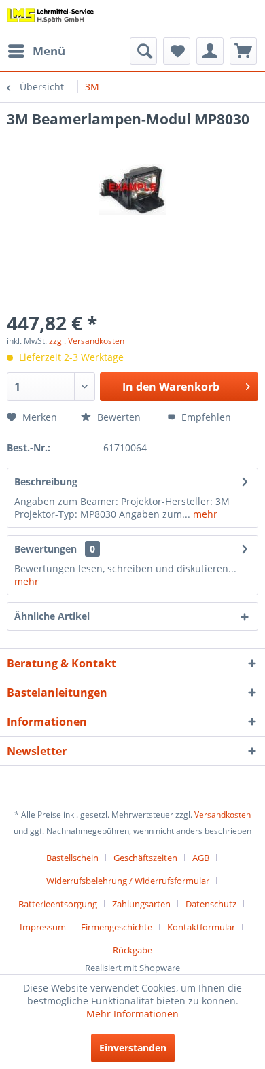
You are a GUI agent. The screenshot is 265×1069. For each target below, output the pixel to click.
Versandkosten (222, 814)
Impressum (43, 927)
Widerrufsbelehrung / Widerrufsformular (127, 881)
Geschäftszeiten (145, 858)
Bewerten (117, 416)
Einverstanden (132, 1047)
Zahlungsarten (141, 904)
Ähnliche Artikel (52, 616)
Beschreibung (45, 481)
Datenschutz (211, 904)
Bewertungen (45, 548)
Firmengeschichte (116, 927)
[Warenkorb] (243, 51)
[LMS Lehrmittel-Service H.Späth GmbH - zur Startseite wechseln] (50, 19)
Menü (49, 50)
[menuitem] (36, 51)
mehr (203, 514)
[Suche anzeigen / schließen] (143, 51)
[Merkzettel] (176, 51)
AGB (200, 858)
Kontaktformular (201, 927)
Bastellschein (72, 858)
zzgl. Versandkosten (86, 341)
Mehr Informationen (132, 1013)
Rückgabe (132, 950)
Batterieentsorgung (57, 904)
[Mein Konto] (210, 51)
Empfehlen (205, 416)
